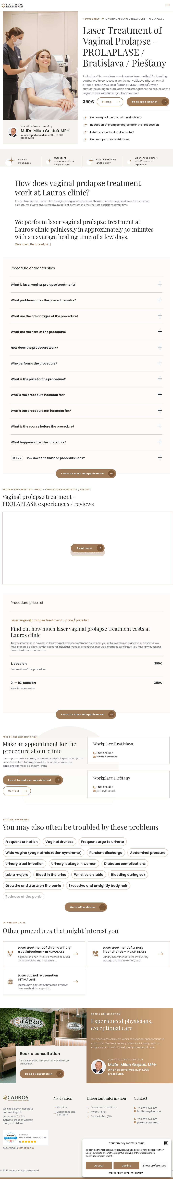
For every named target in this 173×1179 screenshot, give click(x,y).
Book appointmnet (145, 101)
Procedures (91, 18)
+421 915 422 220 (104, 753)
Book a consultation (39, 1073)
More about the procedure (31, 244)
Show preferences (154, 1165)
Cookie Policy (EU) (101, 1116)
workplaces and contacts (66, 1113)
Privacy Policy (98, 1111)
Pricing (107, 101)
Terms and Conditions (104, 1107)
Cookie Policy (116, 1172)
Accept (98, 1165)
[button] (166, 1143)
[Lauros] (12, 5)
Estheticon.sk (26, 1148)
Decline (126, 1165)
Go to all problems (82, 907)
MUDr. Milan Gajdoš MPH (87, 552)
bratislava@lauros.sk (106, 757)
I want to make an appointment (82, 473)
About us (62, 1107)
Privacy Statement (133, 1172)
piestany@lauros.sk (105, 791)
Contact (13, 790)
